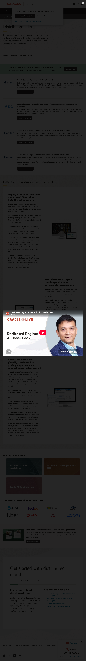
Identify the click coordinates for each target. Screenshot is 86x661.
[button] (83, 3)
